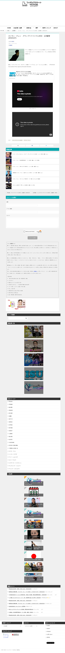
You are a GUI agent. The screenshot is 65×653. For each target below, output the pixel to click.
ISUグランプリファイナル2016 (23, 71)
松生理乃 (10, 439)
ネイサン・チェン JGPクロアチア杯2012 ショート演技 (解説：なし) (26, 166)
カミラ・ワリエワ (12, 459)
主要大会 (28, 28)
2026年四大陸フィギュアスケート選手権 (17, 606)
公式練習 (10, 45)
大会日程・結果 (17, 28)
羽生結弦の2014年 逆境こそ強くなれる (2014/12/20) (20, 588)
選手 (37, 28)
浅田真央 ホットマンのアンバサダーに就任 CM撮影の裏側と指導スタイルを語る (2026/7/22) (34, 346)
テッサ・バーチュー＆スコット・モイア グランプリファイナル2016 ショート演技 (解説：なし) (30, 154)
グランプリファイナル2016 (17, 140)
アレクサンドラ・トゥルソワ (14, 465)
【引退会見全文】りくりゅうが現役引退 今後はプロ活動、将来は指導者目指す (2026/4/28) (27, 594)
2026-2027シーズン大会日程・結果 (32, 495)
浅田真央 (10, 421)
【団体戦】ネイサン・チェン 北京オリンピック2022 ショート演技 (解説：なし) (27, 172)
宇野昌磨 (10, 404)
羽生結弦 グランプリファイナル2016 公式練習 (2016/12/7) (18, 192)
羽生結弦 (10, 401)
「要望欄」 (35, 271)
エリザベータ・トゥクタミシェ (15, 462)
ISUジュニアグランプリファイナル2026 (34, 373)
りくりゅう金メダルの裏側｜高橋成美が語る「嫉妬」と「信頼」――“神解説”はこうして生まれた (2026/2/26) (34, 526)
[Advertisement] (32, 17)
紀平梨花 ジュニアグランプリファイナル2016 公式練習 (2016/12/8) (46, 192)
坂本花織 (10, 427)
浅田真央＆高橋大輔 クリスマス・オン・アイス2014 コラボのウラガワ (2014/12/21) (27, 591)
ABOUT (55, 28)
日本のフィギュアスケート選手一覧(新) (33, 559)
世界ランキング (46, 28)
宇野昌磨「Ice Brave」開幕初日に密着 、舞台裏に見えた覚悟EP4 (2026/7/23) (34, 360)
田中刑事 (10, 413)
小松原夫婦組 (11, 442)
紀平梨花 (10, 424)
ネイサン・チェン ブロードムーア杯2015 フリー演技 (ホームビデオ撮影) (26, 178)
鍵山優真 (10, 407)
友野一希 (10, 419)
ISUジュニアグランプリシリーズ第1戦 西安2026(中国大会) (21, 609)
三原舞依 (10, 433)
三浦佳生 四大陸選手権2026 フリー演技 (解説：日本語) (21, 612)
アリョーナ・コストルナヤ (14, 468)
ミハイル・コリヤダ (13, 454)
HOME (9, 28)
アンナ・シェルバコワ (13, 457)
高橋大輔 (10, 410)
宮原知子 (10, 430)
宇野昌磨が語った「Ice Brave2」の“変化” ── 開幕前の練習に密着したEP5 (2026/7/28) (34, 332)
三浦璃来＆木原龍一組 (13, 448)
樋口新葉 (10, 436)
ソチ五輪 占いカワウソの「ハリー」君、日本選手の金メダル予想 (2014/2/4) (25, 597)
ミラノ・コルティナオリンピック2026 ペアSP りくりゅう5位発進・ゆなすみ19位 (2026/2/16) (34, 579)
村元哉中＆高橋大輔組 (13, 445)
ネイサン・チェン (27, 140)
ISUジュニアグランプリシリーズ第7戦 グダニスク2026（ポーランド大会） (34, 388)
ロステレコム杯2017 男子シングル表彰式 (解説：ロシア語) (24, 185)
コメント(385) (11, 41)
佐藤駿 (10, 416)
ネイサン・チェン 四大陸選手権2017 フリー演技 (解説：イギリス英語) (26, 160)
